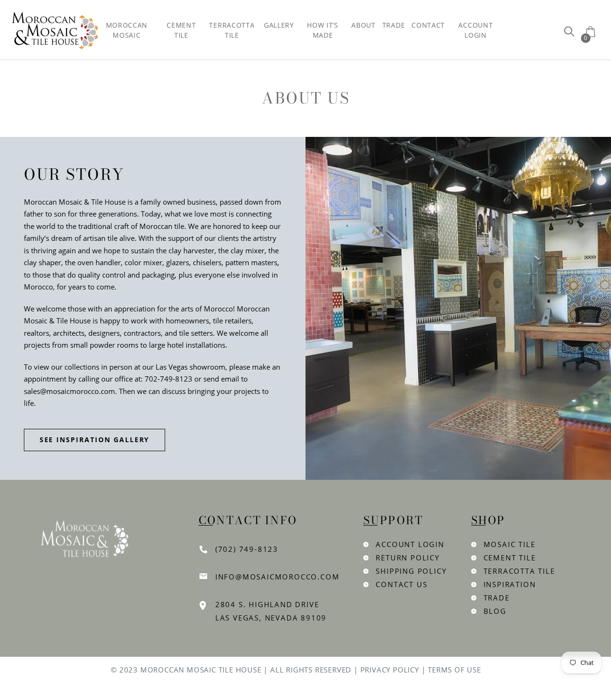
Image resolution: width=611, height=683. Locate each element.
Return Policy (407, 557)
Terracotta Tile (519, 571)
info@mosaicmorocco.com (277, 576)
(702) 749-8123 (246, 549)
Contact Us (401, 584)
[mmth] (569, 31)
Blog (495, 611)
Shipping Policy (411, 571)
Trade (497, 597)
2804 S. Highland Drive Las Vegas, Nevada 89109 (271, 611)
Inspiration (510, 584)
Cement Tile (510, 557)
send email (221, 378)
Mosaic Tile (510, 544)
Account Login (410, 544)
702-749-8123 (168, 378)
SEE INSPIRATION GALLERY (95, 439)
